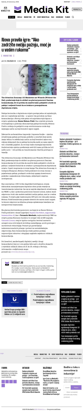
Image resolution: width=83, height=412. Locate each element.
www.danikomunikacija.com (22, 252)
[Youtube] (20, 275)
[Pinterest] (38, 60)
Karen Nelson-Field (15, 282)
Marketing (7, 56)
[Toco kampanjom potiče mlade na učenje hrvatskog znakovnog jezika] (63, 95)
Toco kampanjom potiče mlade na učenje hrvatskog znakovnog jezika (73, 96)
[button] (73, 17)
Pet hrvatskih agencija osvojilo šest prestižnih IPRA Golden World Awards (74, 72)
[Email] (53, 60)
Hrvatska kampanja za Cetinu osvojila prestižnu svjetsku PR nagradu (69, 196)
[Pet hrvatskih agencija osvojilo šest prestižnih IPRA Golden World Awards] (63, 70)
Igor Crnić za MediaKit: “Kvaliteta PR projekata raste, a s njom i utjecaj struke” (51, 382)
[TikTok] (15, 381)
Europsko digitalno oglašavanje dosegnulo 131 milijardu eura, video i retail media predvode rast (74, 84)
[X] (33, 60)
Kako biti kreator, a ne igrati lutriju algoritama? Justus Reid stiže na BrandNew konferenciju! (52, 391)
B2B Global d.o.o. (40, 409)
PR (60, 158)
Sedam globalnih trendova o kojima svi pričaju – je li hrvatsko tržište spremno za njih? (73, 48)
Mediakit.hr (11, 61)
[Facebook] (28, 60)
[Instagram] (7, 381)
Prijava (76, 387)
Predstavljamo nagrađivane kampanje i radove (43, 301)
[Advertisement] (41, 25)
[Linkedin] (48, 60)
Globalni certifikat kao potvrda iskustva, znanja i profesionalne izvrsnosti (73, 60)
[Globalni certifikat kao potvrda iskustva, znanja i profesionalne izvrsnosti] (63, 58)
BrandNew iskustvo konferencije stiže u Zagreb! (49, 373)
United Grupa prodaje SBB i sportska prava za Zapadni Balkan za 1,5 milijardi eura (14, 311)
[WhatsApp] (43, 60)
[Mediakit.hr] (7, 268)
